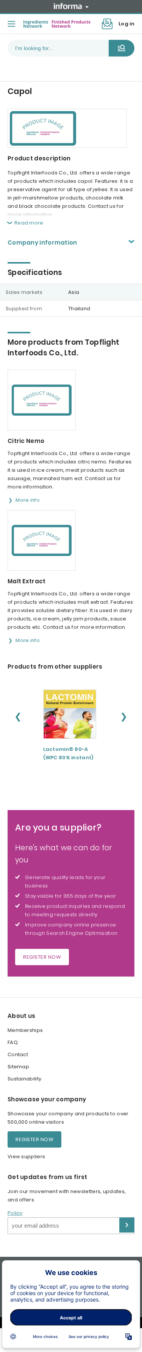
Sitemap (18, 1066)
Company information (42, 243)
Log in (126, 23)
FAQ (13, 1042)
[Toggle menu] (11, 24)
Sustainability (24, 1078)
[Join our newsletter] (107, 24)
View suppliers (26, 1156)
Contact (18, 1054)
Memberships (25, 1030)
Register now (42, 957)
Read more (29, 222)
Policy (15, 1213)
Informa (71, 6)
